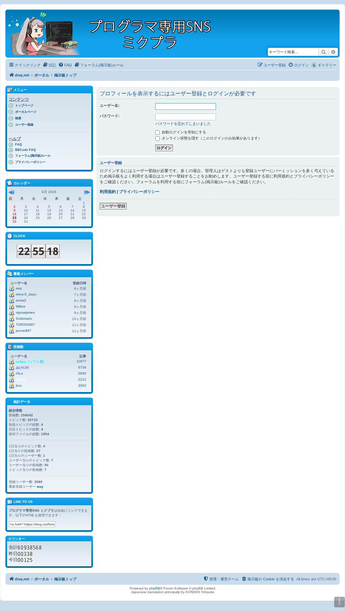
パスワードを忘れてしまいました (183, 124)
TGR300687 (25, 324)
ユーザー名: (110, 105)
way (19, 288)
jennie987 (23, 330)
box (19, 385)
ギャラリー (327, 65)
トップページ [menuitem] (24, 105)
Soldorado (24, 318)
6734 (82, 367)
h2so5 (21, 379)
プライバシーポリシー (139, 191)
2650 (82, 373)
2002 (82, 385)
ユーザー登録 (113, 206)
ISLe (19, 373)
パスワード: (110, 116)
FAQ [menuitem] (18, 144)
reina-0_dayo (26, 294)
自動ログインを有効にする (183, 132)
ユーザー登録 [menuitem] (24, 124)
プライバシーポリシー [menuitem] (30, 162)
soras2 (21, 300)
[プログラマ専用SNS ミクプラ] (115, 33)
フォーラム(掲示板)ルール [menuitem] (33, 155)
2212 (82, 379)
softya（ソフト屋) (30, 361)
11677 (81, 361)
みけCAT (22, 367)
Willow (20, 306)
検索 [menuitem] (18, 118)
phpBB (154, 588)
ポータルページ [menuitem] (25, 112)
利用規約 (108, 191)
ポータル (41, 75)
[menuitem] (49, 65)
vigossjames (25, 312)
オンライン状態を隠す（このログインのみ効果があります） (211, 138)
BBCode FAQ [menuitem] (25, 150)
